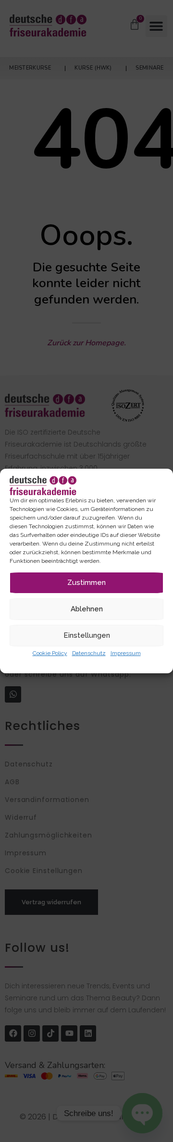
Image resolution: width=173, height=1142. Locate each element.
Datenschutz (89, 653)
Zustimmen (86, 582)
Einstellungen (86, 635)
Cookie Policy (50, 653)
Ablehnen (87, 609)
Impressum (126, 653)
